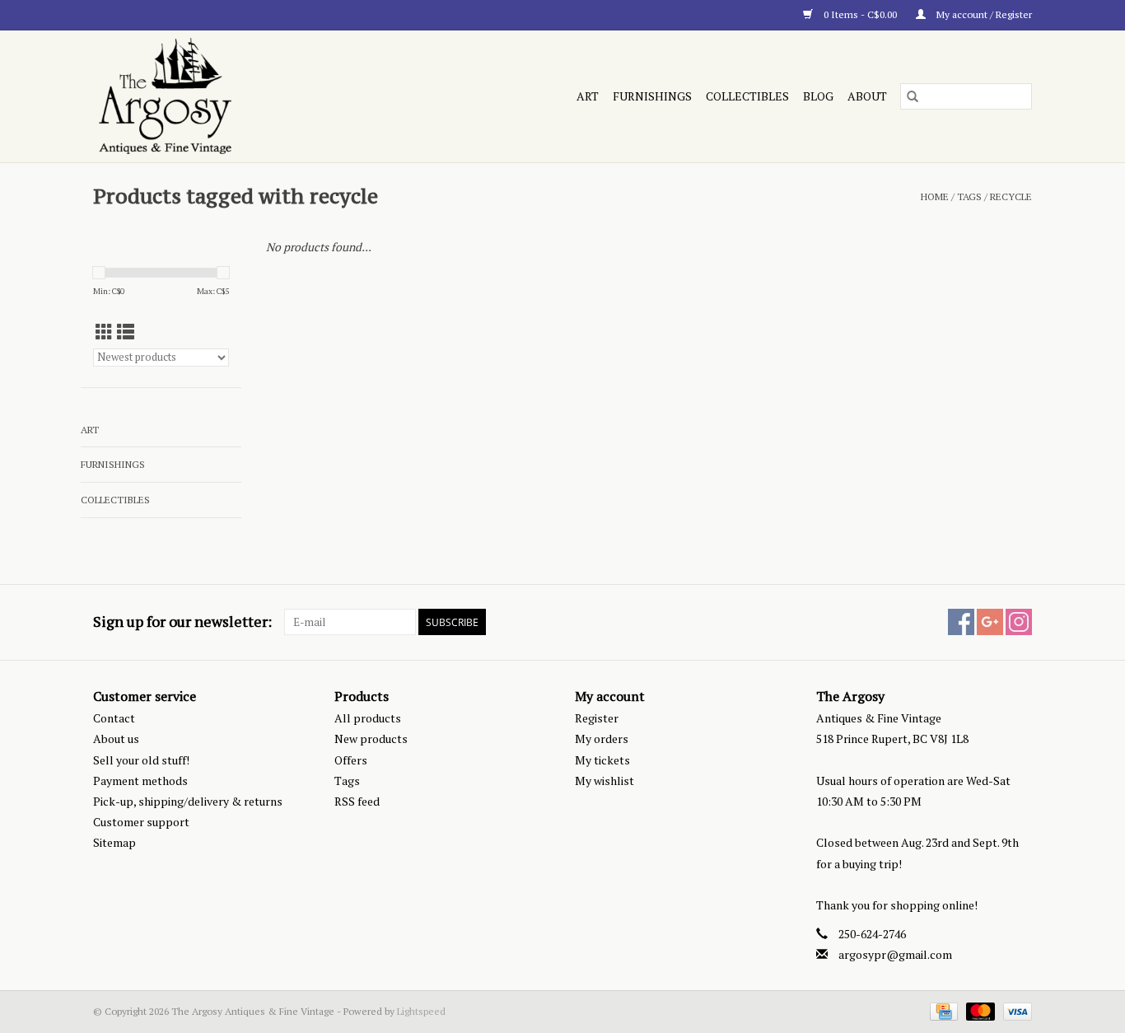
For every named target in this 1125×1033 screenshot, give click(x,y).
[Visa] (1014, 1010)
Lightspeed (421, 1011)
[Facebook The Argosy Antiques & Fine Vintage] (961, 622)
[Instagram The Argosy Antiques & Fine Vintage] (1019, 622)
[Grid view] (104, 332)
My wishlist (604, 780)
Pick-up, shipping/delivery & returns (187, 801)
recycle (1011, 196)
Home (935, 196)
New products (371, 738)
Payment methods (140, 780)
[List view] (125, 332)
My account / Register (983, 14)
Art (588, 96)
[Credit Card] (942, 1010)
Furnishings (652, 96)
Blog (818, 96)
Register (597, 718)
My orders (601, 738)
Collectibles (747, 96)
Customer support (141, 822)
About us (116, 738)
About (867, 96)
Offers (350, 760)
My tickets (602, 760)
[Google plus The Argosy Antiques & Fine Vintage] (990, 622)
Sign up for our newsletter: (182, 621)
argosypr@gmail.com (895, 954)
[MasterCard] (978, 1010)
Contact (114, 718)
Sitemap (114, 842)
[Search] (912, 96)
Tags (969, 196)
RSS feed (357, 801)
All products (367, 718)
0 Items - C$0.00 (860, 14)
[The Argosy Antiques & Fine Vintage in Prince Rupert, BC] (236, 96)
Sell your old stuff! (141, 760)
